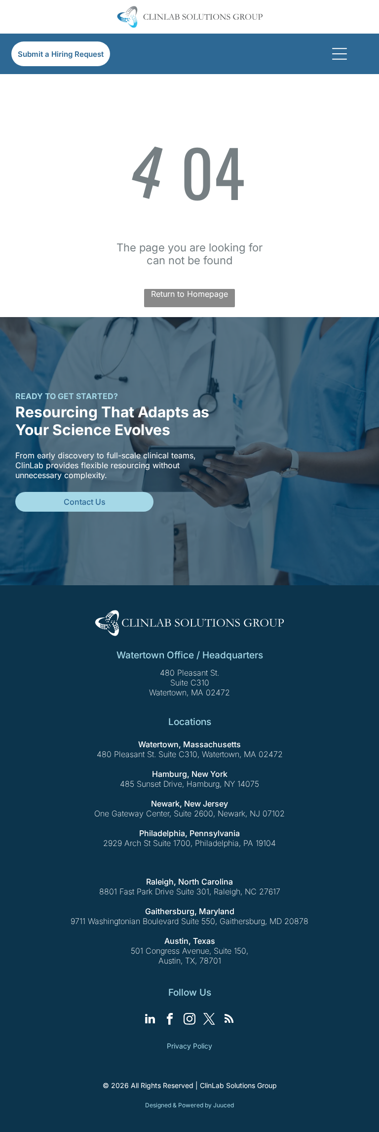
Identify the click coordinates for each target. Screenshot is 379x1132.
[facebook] (170, 1020)
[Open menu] (339, 53)
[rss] (229, 1020)
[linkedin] (150, 1020)
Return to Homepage (189, 294)
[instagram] (189, 1020)
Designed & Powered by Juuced (189, 1105)
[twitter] (209, 1020)
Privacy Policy (189, 1046)
